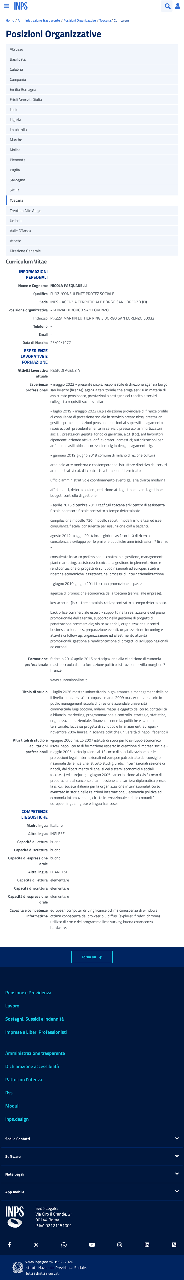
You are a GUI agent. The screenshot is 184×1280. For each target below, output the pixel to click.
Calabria (16, 69)
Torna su (89, 957)
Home (10, 20)
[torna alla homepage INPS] (21, 5)
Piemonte (17, 160)
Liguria (15, 119)
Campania (18, 79)
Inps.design (17, 1119)
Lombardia (18, 129)
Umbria (16, 220)
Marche (16, 140)
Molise (15, 150)
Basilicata (18, 59)
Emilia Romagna (23, 89)
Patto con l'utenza (23, 1079)
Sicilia (14, 190)
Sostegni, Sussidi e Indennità (34, 1019)
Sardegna (17, 180)
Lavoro (12, 1005)
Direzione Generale (25, 251)
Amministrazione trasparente (35, 1053)
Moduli (12, 1105)
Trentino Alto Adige (25, 210)
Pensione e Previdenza (28, 992)
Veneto (15, 241)
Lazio (14, 109)
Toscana (105, 20)
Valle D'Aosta (20, 231)
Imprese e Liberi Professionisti (36, 1032)
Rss (8, 1092)
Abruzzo (16, 49)
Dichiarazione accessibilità (32, 1066)
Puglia (15, 170)
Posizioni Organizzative (79, 20)
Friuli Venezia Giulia (26, 99)
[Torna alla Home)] (15, 1217)
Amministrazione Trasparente (39, 20)
